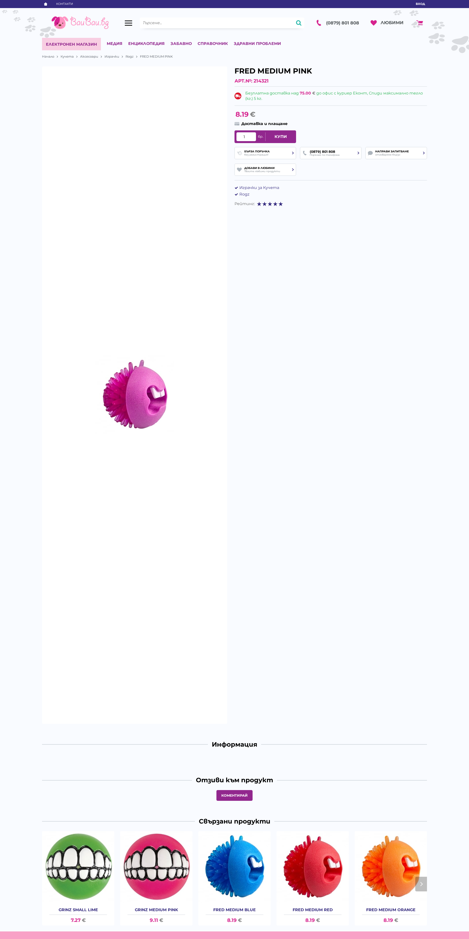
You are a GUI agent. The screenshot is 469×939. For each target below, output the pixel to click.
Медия (114, 43)
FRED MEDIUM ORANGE (391, 910)
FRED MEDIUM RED (313, 910)
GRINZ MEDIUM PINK (156, 910)
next (421, 884)
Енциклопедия (146, 43)
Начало (48, 56)
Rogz (130, 56)
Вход (420, 4)
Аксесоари (89, 56)
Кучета (67, 56)
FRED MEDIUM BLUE (234, 910)
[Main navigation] (128, 23)
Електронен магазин (71, 44)
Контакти (64, 4)
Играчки (112, 56)
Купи (281, 136)
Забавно (181, 43)
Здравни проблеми (257, 43)
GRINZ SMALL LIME (78, 910)
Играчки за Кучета (259, 187)
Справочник (213, 43)
